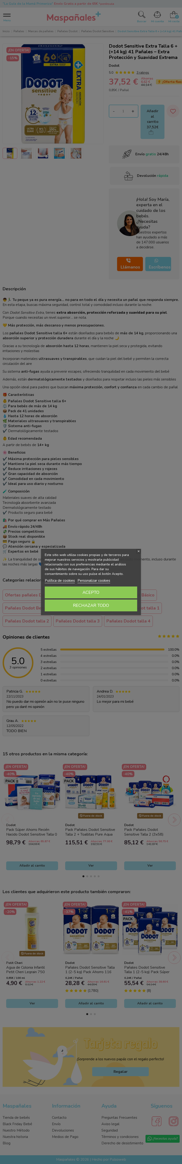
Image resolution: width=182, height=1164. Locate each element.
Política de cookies (60, 580)
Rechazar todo (91, 605)
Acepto (90, 592)
